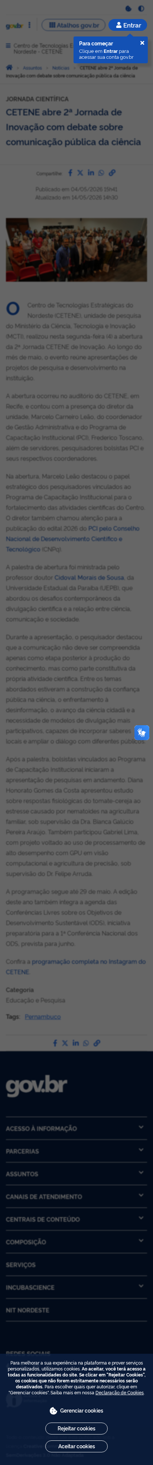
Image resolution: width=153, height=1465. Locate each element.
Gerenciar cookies (81, 1410)
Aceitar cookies (76, 1445)
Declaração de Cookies (119, 1392)
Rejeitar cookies (76, 1428)
